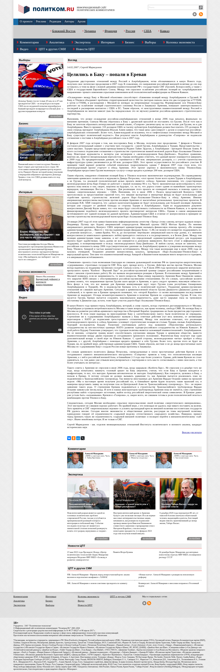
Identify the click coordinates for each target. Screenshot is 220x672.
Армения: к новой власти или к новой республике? (131, 505)
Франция (111, 31)
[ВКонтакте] (69, 438)
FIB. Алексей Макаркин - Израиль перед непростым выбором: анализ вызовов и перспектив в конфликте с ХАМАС (98, 575)
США (147, 31)
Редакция (55, 21)
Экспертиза (83, 42)
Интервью (108, 42)
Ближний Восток (64, 31)
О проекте (26, 21)
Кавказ (164, 31)
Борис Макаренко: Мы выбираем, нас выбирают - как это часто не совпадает (40, 234)
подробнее (56, 116)
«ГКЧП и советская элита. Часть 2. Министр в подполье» (141, 457)
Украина (90, 31)
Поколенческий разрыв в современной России (82, 505)
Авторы (69, 21)
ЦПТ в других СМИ (52, 49)
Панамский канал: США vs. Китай (37, 156)
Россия (130, 31)
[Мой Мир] (78, 438)
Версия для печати (192, 432)
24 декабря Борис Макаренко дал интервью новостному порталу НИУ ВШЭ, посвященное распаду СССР (180, 554)
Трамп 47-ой (28, 94)
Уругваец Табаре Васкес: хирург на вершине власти (179, 505)
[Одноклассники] (74, 438)
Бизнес (129, 42)
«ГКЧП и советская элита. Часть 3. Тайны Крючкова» (97, 457)
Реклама (41, 21)
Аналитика (56, 42)
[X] (83, 438)
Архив (81, 21)
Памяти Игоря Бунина (123, 552)
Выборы (150, 42)
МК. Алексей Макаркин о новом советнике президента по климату (97, 583)
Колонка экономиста (180, 42)
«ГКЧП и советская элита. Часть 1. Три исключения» (185, 457)
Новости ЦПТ (85, 49)
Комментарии (29, 42)
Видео (24, 49)
